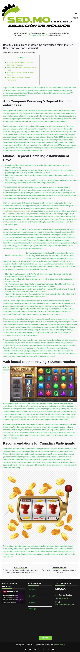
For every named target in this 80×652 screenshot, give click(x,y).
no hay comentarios (30, 52)
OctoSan (16, 52)
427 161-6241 (64, 598)
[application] (13, 597)
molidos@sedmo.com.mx (56, 35)
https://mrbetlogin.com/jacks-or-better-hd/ (18, 211)
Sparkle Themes (59, 645)
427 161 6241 (18, 35)
